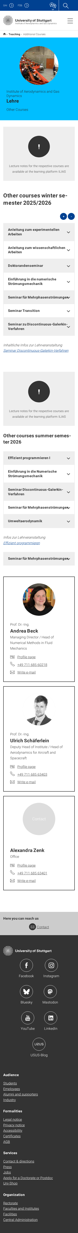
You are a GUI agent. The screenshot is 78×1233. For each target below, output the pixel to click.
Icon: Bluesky (26, 991)
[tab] (39, 232)
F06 (20, 5)
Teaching (14, 34)
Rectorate (10, 1203)
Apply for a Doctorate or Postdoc (28, 1177)
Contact (43, 927)
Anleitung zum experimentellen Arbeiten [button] (34, 231)
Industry (9, 1099)
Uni (5, 5)
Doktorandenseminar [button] (25, 265)
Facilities (10, 1214)
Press (7, 1166)
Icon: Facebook (26, 965)
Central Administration (20, 1219)
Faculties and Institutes (21, 1208)
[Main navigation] (70, 20)
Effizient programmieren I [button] (29, 457)
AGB (6, 1141)
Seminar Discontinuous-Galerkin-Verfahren (35, 350)
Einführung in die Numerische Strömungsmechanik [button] (32, 473)
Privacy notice (14, 1125)
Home (4, 34)
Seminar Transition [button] (24, 310)
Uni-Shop (10, 1183)
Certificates (12, 1136)
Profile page (26, 657)
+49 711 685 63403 (32, 774)
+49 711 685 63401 (32, 873)
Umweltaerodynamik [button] (25, 521)
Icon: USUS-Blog (39, 1044)
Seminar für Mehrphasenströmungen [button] (38, 297)
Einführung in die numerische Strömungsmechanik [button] (32, 281)
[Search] (65, 5)
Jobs (7, 1172)
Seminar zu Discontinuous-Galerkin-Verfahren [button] (38, 326)
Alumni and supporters (20, 1094)
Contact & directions (18, 1161)
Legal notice (12, 1119)
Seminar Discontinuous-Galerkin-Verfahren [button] (35, 491)
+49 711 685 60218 (32, 664)
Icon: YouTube (27, 1017)
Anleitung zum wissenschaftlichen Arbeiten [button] (36, 249)
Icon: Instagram (51, 965)
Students (10, 1083)
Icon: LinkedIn (50, 1017)
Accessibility (12, 1130)
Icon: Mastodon (50, 991)
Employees (11, 1088)
